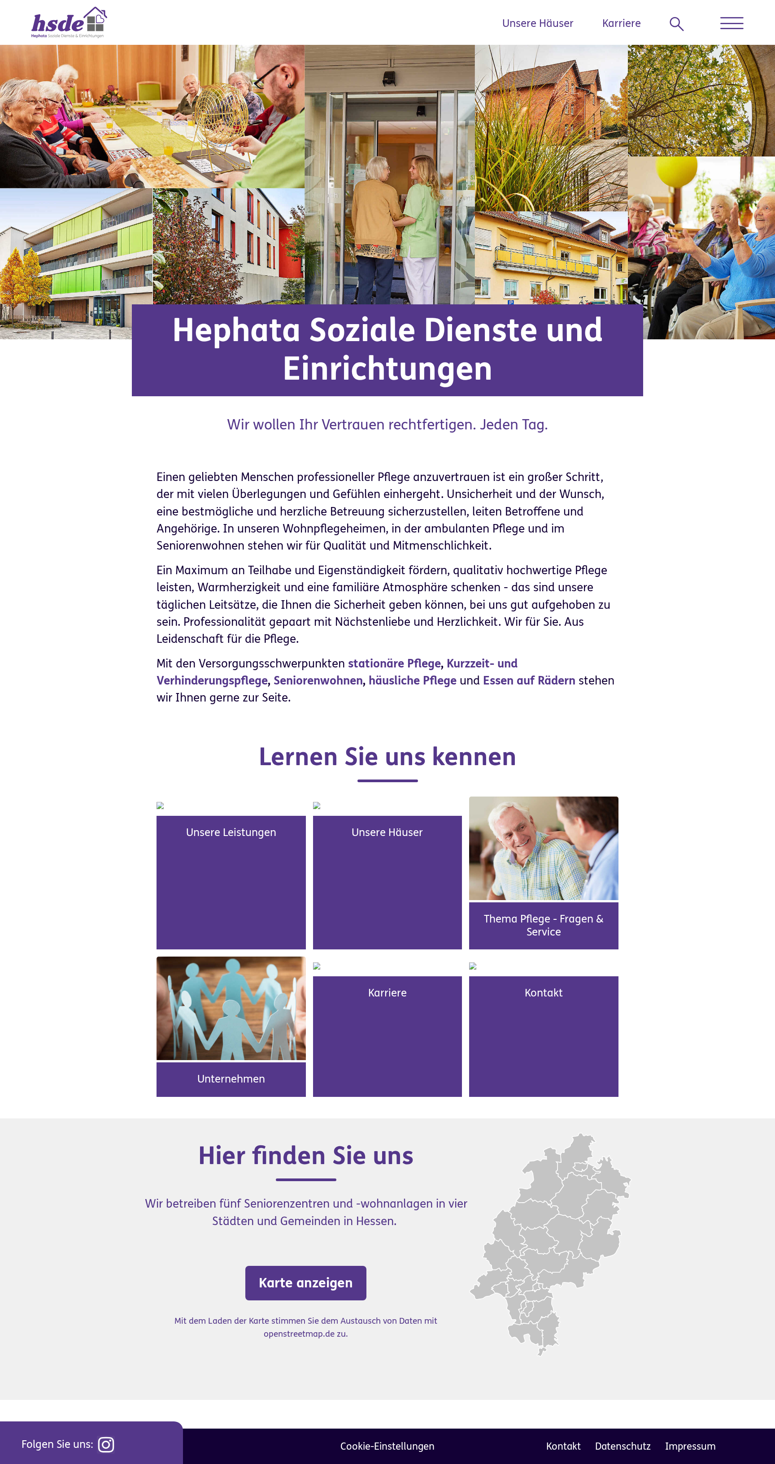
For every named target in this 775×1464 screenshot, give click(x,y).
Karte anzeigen (306, 1283)
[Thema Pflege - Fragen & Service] (543, 847)
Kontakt (544, 993)
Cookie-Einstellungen (387, 1446)
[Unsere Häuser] (316, 805)
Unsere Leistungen (231, 832)
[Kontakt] (472, 965)
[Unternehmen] (231, 1008)
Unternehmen (231, 1079)
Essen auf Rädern (529, 681)
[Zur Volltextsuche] (680, 24)
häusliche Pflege (413, 681)
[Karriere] (316, 965)
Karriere (621, 23)
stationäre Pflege (394, 664)
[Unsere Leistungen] (160, 805)
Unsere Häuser (538, 23)
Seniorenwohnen (318, 681)
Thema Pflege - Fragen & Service (544, 926)
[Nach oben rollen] (748, 1437)
